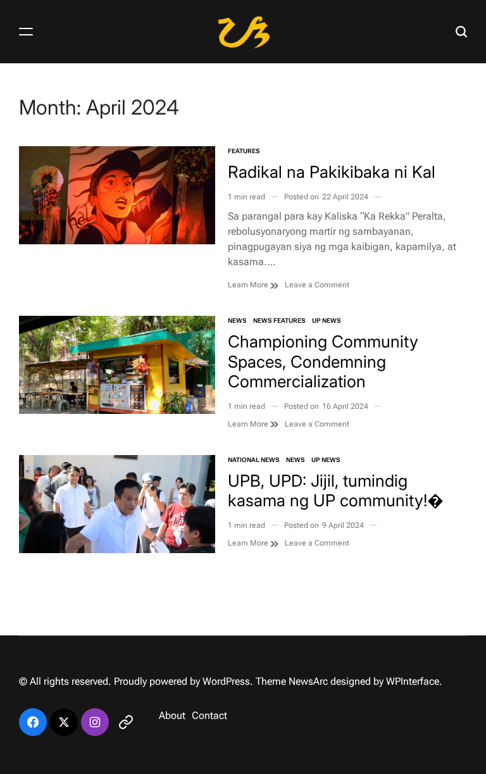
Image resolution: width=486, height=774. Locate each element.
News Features (279, 320)
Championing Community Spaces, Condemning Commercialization (323, 361)
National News (254, 459)
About (172, 715)
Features (244, 150)
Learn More (249, 284)
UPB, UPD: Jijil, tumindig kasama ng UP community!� (336, 490)
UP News (326, 320)
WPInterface (412, 681)
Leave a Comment (317, 285)
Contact (209, 715)
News (237, 320)
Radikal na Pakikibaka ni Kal (331, 172)
